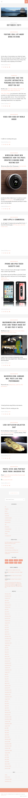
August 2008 (7, 752)
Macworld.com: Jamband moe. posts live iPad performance (14, 378)
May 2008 (7, 759)
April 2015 (7, 600)
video (20, 562)
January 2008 (7, 768)
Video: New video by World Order (14, 117)
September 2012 (8, 643)
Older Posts (13, 493)
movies (20, 560)
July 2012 (6, 647)
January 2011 (7, 687)
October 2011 (7, 667)
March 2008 (7, 763)
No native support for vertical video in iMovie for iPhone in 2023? (12, 543)
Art (5, 506)
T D (5, 570)
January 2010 (7, 714)
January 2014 (7, 618)
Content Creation (8, 517)
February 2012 (8, 658)
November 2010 (8, 692)
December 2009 (8, 717)
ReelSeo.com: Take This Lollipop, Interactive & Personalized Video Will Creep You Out (14, 81)
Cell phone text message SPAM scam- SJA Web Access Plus (13, 586)
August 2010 (7, 699)
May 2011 (7, 678)
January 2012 (7, 661)
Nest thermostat (9, 199)
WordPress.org (8, 781)
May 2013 (7, 629)
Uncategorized (14, 31)
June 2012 (7, 649)
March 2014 (7, 614)
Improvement (7, 522)
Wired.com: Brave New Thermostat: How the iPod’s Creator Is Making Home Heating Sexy (14, 159)
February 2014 (8, 616)
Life (5, 524)
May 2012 (7, 652)
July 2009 (6, 728)
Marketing (7, 526)
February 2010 (8, 712)
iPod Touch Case (5, 279)
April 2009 (7, 734)
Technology (14, 75)
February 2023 (8, 593)
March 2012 (7, 656)
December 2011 (8, 663)
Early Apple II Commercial (14, 219)
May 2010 (7, 705)
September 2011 (8, 670)
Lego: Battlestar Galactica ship (14, 426)
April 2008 (7, 761)
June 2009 (7, 730)
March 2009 (7, 737)
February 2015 (8, 605)
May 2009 (7, 732)
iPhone (11, 560)
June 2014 (7, 611)
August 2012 (7, 645)
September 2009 (8, 723)
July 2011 (6, 674)
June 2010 (7, 703)
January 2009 (7, 741)
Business (7, 513)
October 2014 (7, 607)
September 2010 (8, 696)
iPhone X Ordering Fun (9, 547)
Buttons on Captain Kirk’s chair (14, 570)
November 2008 (8, 746)
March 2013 (7, 634)
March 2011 (7, 683)
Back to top (23, 796)
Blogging (6, 509)
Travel (6, 533)
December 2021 (8, 596)
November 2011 (8, 665)
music (6, 562)
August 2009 (7, 725)
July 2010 (6, 701)
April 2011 (7, 681)
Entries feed (7, 777)
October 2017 (7, 598)
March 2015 (7, 602)
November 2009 (8, 719)
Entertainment (8, 520)
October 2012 (7, 640)
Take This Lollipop (5, 93)
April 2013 (7, 631)
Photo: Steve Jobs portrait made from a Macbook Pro (14, 470)
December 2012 (8, 638)
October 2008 (7, 748)
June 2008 (7, 757)
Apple (6, 560)
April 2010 (7, 708)
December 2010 (8, 690)
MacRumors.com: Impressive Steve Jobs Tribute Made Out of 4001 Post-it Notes (14, 324)
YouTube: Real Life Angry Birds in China (14, 35)
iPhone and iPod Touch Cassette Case (14, 264)
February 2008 (8, 766)
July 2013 (6, 625)
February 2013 (8, 636)
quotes (11, 562)
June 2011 (7, 676)
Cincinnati (7, 515)
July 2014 (6, 609)
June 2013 (7, 627)
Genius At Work (8, 545)
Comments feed (8, 779)
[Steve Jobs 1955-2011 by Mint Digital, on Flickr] (6, 480)
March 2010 (7, 710)
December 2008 (8, 743)
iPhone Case (4, 278)
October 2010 (7, 694)
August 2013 (7, 623)
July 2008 (6, 755)
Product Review (8, 529)
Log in (6, 774)
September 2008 (8, 750)
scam (16, 562)
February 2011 (8, 685)
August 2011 (7, 672)
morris (9, 64)
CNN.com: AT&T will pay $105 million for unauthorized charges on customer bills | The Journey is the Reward (13, 584)
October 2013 (7, 620)
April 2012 (7, 654)
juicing (15, 560)
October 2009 (7, 721)
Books (6, 511)
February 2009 (8, 739)
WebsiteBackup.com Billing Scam (11, 550)
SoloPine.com (3, 795)
